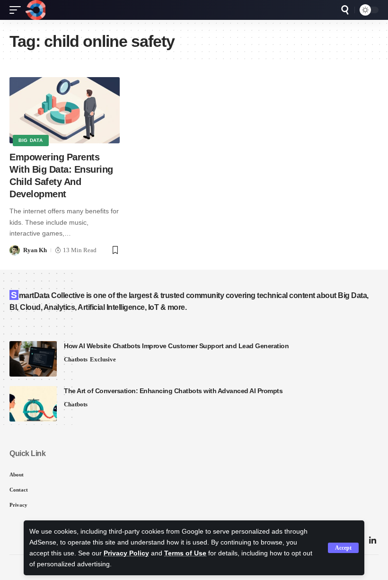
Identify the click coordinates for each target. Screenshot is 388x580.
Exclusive (103, 359)
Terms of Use (185, 553)
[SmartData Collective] (35, 10)
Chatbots (76, 359)
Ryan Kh (35, 250)
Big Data (30, 140)
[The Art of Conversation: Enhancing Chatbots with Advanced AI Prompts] (33, 404)
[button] (343, 548)
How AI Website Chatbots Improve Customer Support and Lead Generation (176, 346)
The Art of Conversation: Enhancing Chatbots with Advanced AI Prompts (173, 391)
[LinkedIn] (373, 541)
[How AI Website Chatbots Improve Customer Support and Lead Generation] (33, 359)
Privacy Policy (126, 553)
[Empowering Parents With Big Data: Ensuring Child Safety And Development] (64, 110)
